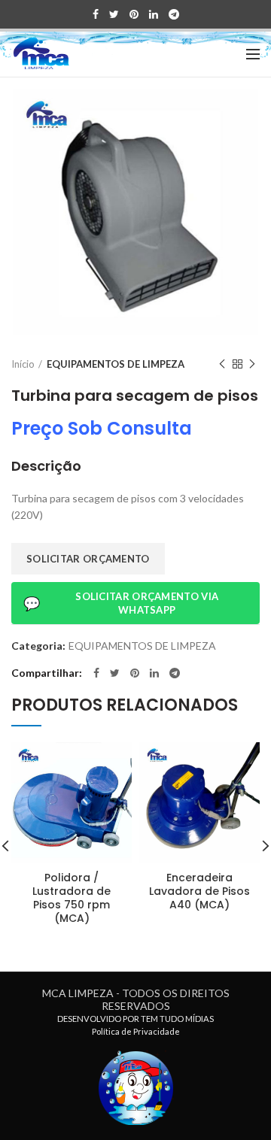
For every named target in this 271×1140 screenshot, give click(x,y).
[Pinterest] (134, 14)
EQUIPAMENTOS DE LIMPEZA (115, 364)
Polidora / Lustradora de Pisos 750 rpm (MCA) (71, 898)
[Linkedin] (153, 14)
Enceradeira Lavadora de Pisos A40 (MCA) (199, 891)
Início (23, 364)
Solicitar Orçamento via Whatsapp (120, 603)
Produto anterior (222, 363)
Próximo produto (252, 363)
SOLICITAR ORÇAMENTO (88, 559)
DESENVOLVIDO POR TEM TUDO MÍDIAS (135, 1018)
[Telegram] (173, 14)
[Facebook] (95, 14)
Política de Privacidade (136, 1031)
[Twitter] (114, 14)
